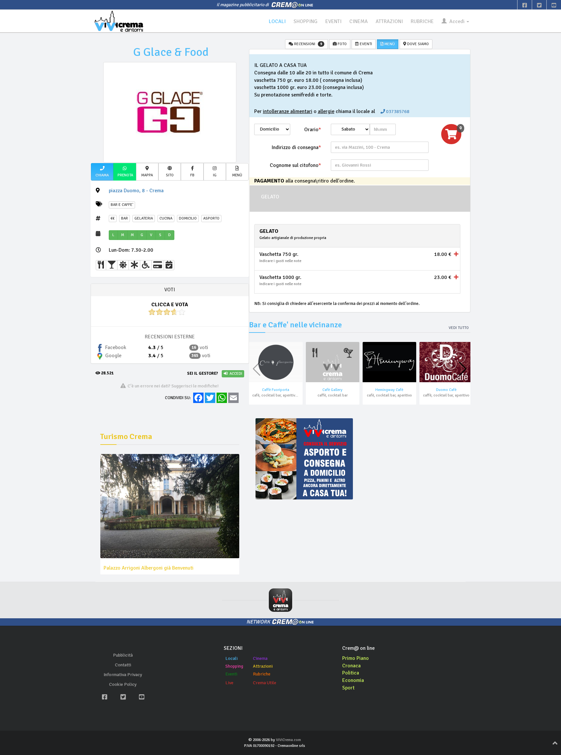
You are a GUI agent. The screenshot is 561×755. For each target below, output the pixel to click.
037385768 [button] (397, 111)
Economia (353, 680)
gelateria (143, 218)
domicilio (188, 218)
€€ (113, 218)
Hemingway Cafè (389, 389)
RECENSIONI (307, 44)
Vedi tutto (459, 327)
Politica (350, 673)
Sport (348, 688)
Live (229, 683)
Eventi (231, 674)
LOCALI (277, 21)
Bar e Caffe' (122, 204)
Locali (231, 658)
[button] (102, 172)
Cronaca (351, 665)
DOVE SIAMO (417, 44)
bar (124, 218)
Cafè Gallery (332, 389)
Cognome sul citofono (295, 165)
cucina (165, 218)
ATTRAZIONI (389, 21)
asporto (211, 218)
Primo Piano (355, 658)
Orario (312, 129)
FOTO (342, 44)
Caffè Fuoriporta (275, 389)
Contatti (123, 665)
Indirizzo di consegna (296, 147)
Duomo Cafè (446, 389)
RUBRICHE (422, 21)
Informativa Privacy (123, 674)
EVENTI (333, 21)
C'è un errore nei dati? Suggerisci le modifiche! (172, 386)
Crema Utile (264, 683)
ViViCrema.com (288, 739)
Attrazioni (263, 666)
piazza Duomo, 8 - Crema (136, 190)
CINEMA (358, 21)
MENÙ (389, 44)
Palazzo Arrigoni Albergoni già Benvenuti (148, 568)
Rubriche (261, 674)
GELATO (270, 197)
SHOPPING (305, 21)
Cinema (260, 658)
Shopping (234, 666)
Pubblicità (123, 655)
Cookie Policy (123, 684)
